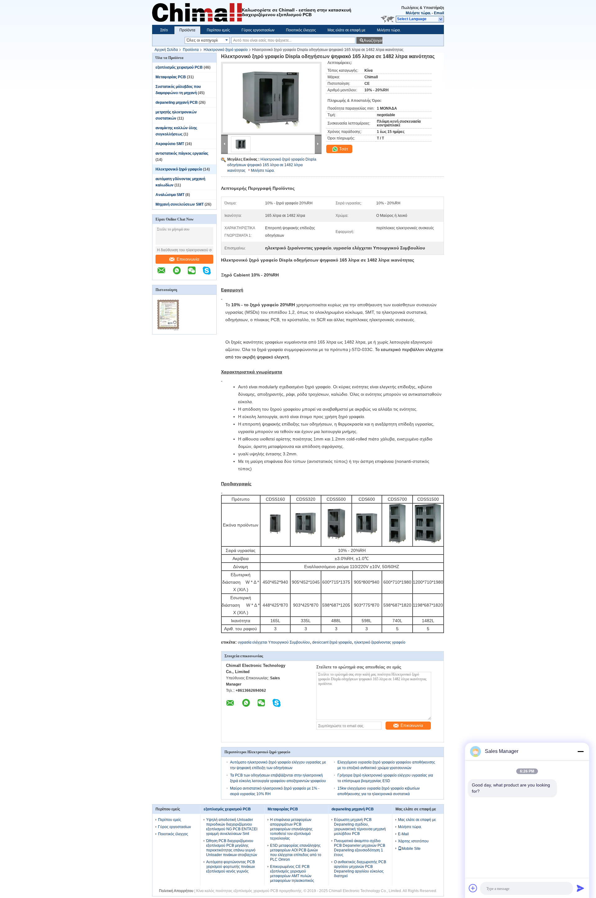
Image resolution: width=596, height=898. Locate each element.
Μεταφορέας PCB (171, 77)
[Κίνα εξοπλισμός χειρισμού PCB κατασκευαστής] (197, 12)
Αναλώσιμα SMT (170, 195)
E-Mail (403, 834)
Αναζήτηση (372, 40)
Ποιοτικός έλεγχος (301, 30)
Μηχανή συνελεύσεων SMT (180, 204)
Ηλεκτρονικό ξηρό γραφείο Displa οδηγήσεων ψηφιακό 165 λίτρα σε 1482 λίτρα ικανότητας (271, 165)
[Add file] (473, 888)
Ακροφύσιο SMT (170, 144)
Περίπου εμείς (218, 30)
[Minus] (580, 751)
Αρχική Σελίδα (166, 50)
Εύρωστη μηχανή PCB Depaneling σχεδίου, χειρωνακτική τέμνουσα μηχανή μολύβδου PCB (360, 827)
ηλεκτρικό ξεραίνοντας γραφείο (379, 642)
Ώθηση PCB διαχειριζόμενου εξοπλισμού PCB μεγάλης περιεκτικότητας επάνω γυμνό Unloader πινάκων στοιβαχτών (231, 848)
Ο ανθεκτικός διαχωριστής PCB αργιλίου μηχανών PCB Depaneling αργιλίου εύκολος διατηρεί (360, 869)
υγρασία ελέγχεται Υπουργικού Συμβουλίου (274, 642)
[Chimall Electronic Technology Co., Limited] (441, 19)
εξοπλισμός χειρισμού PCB (179, 67)
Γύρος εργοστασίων (258, 30)
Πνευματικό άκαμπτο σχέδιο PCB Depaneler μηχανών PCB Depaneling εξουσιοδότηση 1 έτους (359, 848)
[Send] (580, 888)
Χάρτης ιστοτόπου (413, 841)
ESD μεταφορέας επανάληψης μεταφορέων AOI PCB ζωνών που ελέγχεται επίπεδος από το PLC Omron (295, 852)
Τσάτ (343, 149)
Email (439, 13)
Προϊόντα (187, 30)
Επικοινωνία (188, 259)
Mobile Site (411, 848)
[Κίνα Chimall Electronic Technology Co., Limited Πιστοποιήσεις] (168, 330)
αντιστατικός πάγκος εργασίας (182, 153)
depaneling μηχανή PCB (177, 102)
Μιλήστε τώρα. (418, 13)
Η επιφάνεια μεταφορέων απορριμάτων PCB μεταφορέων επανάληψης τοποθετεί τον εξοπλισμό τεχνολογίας (291, 829)
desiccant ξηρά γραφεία (332, 642)
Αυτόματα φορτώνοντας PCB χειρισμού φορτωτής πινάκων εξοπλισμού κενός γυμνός (230, 866)
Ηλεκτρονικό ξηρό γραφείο (226, 50)
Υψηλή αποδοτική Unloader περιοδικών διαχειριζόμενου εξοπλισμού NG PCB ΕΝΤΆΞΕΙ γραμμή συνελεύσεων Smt (231, 827)
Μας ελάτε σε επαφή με (346, 30)
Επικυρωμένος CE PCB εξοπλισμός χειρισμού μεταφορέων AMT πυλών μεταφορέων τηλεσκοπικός (292, 873)
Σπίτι (164, 30)
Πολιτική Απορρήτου (176, 891)
